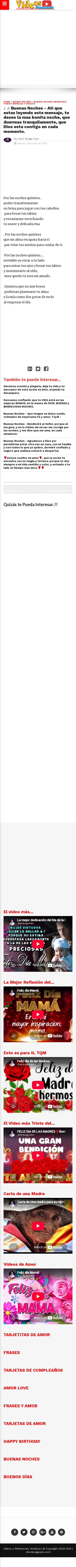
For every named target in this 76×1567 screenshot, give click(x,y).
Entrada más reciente (58, 491)
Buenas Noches (21, 102)
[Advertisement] (38, 49)
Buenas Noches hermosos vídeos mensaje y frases (35, 103)
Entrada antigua (15, 491)
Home (7, 102)
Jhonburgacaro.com (38, 1552)
